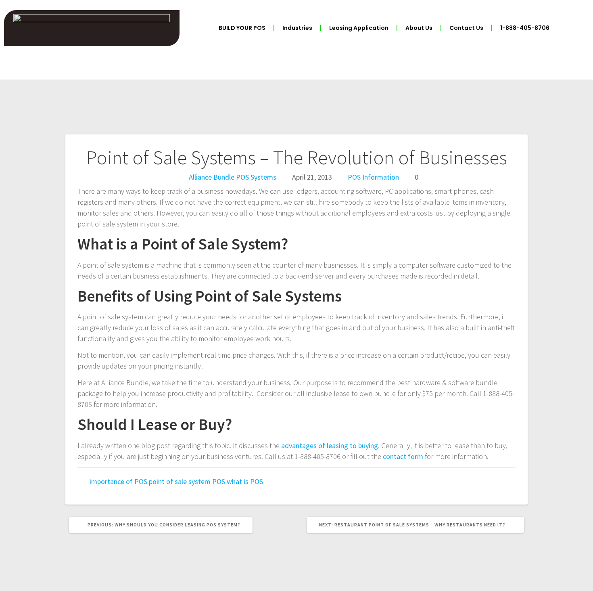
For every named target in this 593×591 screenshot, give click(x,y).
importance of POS (118, 481)
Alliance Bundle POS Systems (232, 177)
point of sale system (180, 481)
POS (218, 481)
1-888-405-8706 (524, 28)
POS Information (373, 177)
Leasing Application (358, 28)
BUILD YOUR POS (242, 28)
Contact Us (466, 28)
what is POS (245, 481)
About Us (418, 28)
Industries (297, 28)
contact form (403, 456)
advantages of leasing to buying (329, 445)
